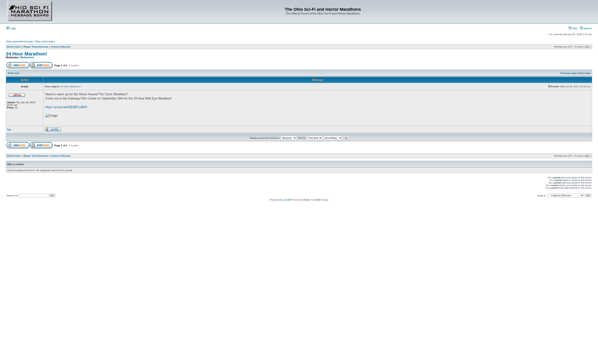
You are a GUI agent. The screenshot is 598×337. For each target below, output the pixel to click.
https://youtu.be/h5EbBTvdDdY (66, 107)
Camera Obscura (61, 46)
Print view (13, 73)
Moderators (27, 57)
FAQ (574, 28)
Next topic (585, 73)
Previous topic (569, 73)
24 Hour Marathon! (26, 53)
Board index (14, 46)
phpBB (287, 199)
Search (587, 28)
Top (9, 129)
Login (12, 28)
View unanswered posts (19, 41)
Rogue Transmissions (36, 46)
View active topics (45, 41)
